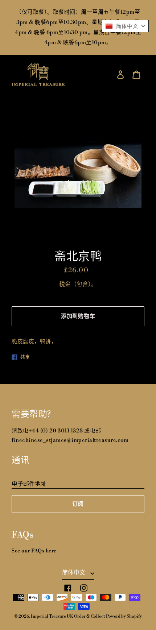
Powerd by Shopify (124, 616)
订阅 (78, 504)
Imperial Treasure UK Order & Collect (68, 616)
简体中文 (74, 572)
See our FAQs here (34, 551)
